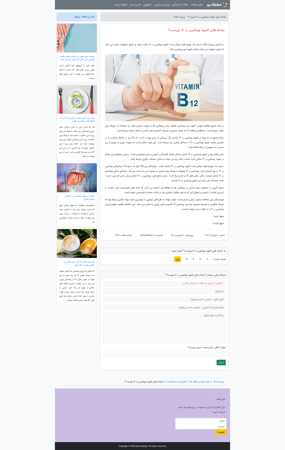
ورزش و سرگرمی (162, 5)
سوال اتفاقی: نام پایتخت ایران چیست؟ (207, 347)
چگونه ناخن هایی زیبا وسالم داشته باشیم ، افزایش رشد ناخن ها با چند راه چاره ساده (76, 58)
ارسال (221, 362)
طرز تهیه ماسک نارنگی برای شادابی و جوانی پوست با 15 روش (79, 263)
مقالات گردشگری (180, 5)
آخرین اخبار (135, 5)
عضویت (221, 432)
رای (177, 259)
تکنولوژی (147, 5)
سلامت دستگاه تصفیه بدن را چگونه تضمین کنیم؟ (79, 198)
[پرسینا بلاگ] (217, 4)
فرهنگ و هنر (121, 5)
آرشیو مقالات (196, 5)
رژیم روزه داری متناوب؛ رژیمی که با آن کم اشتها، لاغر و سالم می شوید (77, 119)
